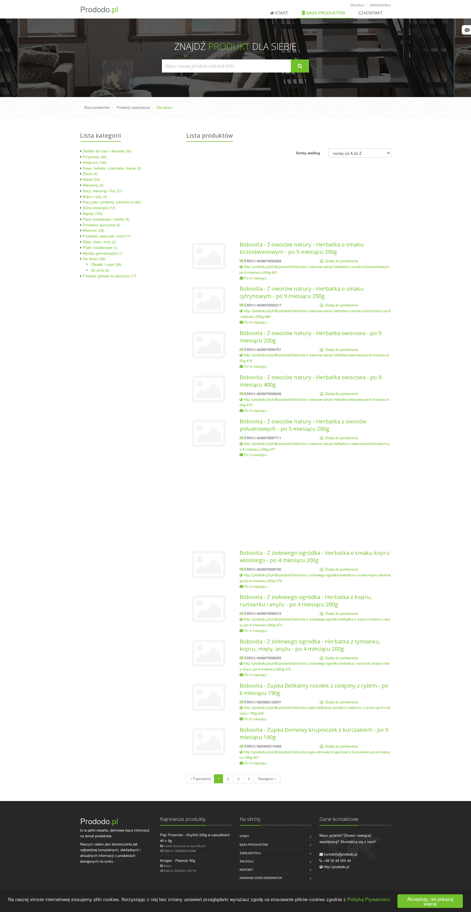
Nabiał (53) (91, 179)
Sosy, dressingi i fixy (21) (103, 190)
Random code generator (261, 877)
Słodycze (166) (95, 162)
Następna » (267, 778)
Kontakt (373, 13)
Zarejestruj (380, 5)
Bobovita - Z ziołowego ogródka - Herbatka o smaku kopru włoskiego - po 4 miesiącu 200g (315, 556)
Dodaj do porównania (341, 260)
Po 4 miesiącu (255, 586)
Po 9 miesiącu (255, 322)
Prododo (99, 8)
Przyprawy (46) (94, 156)
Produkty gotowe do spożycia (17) (109, 275)
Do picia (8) (100, 270)
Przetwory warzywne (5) (101, 224)
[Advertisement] (129, 320)
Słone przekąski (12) (99, 207)
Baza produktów (325, 13)
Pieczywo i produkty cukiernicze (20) (112, 201)
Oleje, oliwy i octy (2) (99, 241)
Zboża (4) (90, 173)
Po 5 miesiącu (255, 278)
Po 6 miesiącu (255, 718)
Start (281, 13)
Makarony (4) (93, 185)
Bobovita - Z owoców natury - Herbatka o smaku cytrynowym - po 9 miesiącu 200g (302, 292)
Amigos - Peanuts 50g (177, 860)
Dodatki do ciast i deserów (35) (107, 150)
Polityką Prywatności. (369, 899)
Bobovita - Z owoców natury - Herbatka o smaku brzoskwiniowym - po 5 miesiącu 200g (302, 248)
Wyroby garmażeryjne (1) (102, 253)
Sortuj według (308, 152)
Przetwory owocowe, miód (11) (107, 236)
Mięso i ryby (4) (95, 196)
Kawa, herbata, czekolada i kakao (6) (112, 168)
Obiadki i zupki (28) (106, 264)
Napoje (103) (92, 213)
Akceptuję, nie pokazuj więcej (430, 901)
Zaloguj (357, 5)
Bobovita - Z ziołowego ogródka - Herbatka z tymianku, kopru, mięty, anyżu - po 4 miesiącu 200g (310, 645)
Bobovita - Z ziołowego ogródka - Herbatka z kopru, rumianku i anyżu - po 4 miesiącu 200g (306, 600)
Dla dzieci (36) (94, 258)
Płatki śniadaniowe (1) (100, 247)
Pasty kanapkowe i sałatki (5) (106, 219)
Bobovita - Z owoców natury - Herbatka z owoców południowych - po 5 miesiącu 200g (303, 425)
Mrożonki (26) (93, 230)
